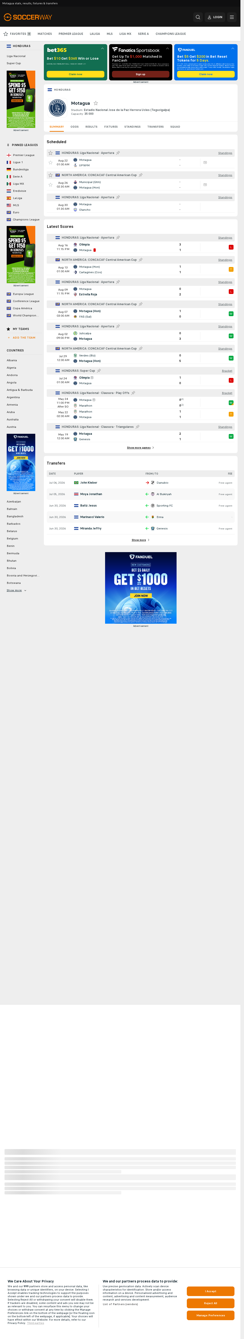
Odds (75, 126)
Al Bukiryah (164, 494)
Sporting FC (165, 505)
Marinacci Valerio (92, 517)
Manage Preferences (210, 1315)
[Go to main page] (36, 17)
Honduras (62, 89)
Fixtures (111, 126)
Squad (175, 126)
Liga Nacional (16, 56)
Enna (160, 517)
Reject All (210, 1303)
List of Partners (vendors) (120, 1304)
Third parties (35, 1323)
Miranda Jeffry (91, 528)
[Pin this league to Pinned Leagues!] (118, 153)
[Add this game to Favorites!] (50, 162)
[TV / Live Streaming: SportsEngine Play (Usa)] (205, 162)
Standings (132, 126)
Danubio (162, 483)
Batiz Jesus (88, 505)
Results (91, 126)
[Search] (198, 17)
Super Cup (14, 63)
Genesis (162, 528)
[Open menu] (232, 17)
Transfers (155, 126)
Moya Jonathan (91, 494)
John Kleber (88, 483)
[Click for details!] (141, 162)
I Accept (210, 1291)
